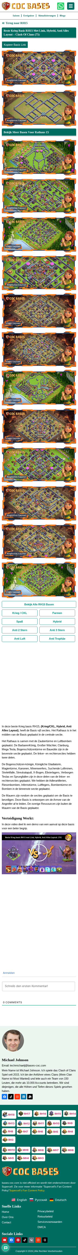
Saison (16, 15)
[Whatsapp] (60, 6)
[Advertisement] (39, 683)
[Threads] (45, 1240)
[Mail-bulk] (30, 1096)
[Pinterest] (18, 1240)
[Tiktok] (11, 1096)
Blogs (62, 15)
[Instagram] (17, 1096)
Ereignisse (28, 15)
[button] (39, 853)
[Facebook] (4, 1096)
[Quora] (31, 1240)
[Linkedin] (23, 1096)
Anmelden (8, 972)
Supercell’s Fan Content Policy (26, 1190)
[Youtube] (4, 1240)
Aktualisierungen (47, 15)
